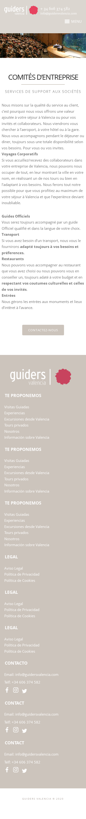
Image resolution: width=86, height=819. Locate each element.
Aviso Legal (13, 568)
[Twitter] (43, 806)
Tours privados (16, 425)
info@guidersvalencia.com (37, 674)
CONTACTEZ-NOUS (43, 330)
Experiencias (15, 412)
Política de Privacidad (21, 574)
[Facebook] (35, 806)
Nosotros (11, 431)
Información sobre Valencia (26, 437)
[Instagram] (50, 806)
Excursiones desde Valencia (26, 419)
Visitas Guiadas (17, 406)
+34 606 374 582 (26, 682)
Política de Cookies (19, 580)
